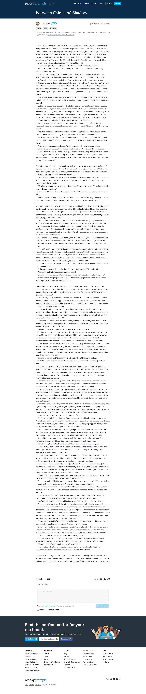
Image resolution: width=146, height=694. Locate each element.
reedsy (35, 3)
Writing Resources (90, 665)
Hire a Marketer (30, 662)
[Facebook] (117, 679)
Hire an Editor (30, 656)
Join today (30, 639)
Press (46, 659)
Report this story (42, 584)
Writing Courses (69, 659)
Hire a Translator (31, 668)
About (46, 654)
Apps (50, 4)
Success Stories (50, 665)
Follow (54, 23)
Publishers (106, 662)
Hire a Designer (30, 659)
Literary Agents (108, 659)
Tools (101, 3)
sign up (47, 606)
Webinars (67, 665)
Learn (94, 3)
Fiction (38, 28)
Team (46, 656)
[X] (107, 679)
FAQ (26, 685)
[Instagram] (110, 679)
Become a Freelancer (52, 662)
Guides (66, 656)
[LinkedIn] (114, 679)
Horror (45, 28)
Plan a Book (87, 659)
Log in (117, 3)
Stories (86, 3)
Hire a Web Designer (32, 670)
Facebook (65, 639)
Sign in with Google (48, 639)
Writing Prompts (108, 656)
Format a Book (88, 662)
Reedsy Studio (88, 654)
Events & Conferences (72, 662)
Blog (65, 654)
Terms (31, 685)
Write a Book (87, 656)
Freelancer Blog (69, 668)
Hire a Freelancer (31, 654)
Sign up (109, 3)
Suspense (53, 28)
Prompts (77, 3)
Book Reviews (107, 654)
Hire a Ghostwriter (32, 665)
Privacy (38, 685)
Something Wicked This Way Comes (61, 35)
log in (55, 606)
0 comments (105, 24)
